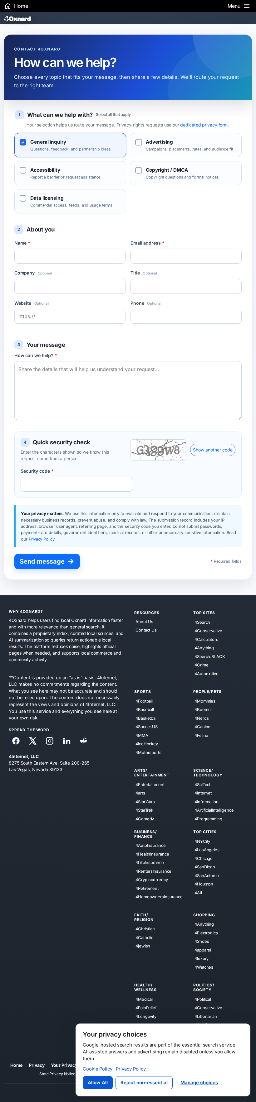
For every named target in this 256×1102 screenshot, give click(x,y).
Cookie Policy (97, 1069)
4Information (206, 801)
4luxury (201, 958)
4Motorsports (148, 752)
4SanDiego (204, 866)
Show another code (213, 449)
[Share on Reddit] (83, 741)
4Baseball (144, 709)
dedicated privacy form (204, 124)
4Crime (201, 664)
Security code (37, 471)
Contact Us (146, 629)
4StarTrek (144, 810)
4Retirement (147, 887)
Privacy (36, 1065)
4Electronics (206, 932)
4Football (144, 700)
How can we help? (35, 355)
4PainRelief (146, 1007)
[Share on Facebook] (16, 741)
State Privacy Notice (57, 1073)
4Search (202, 621)
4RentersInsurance (153, 870)
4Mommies (204, 700)
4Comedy (144, 818)
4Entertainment (150, 784)
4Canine (202, 726)
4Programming (208, 818)
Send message (47, 561)
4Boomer (203, 709)
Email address (147, 243)
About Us (144, 621)
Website (31, 303)
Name (22, 243)
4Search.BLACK (209, 656)
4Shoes (201, 941)
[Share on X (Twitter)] (33, 741)
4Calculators (206, 639)
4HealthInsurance (152, 853)
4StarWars (145, 801)
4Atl (198, 892)
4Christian (145, 928)
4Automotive (206, 673)
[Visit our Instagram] (49, 741)
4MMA (141, 734)
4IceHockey (146, 743)
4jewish (142, 945)
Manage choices (199, 1082)
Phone (145, 303)
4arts (140, 792)
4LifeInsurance (149, 862)
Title (143, 272)
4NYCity (202, 840)
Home (16, 1065)
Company (33, 272)
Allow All (98, 1082)
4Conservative (208, 630)
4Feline (201, 734)
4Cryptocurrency (151, 879)
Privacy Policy (41, 539)
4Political (202, 998)
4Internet (203, 792)
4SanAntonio (206, 875)
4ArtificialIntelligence (214, 810)
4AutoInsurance (150, 845)
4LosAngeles (206, 849)
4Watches (203, 966)
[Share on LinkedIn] (66, 741)
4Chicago (203, 858)
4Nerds (201, 717)
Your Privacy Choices (73, 1065)
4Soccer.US (146, 726)
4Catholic (144, 937)
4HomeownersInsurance (159, 896)
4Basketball (146, 717)
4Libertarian (205, 1016)
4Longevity (145, 1016)
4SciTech (203, 784)
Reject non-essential (144, 1082)
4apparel (202, 949)
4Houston (203, 883)
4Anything (204, 647)
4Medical (144, 998)
